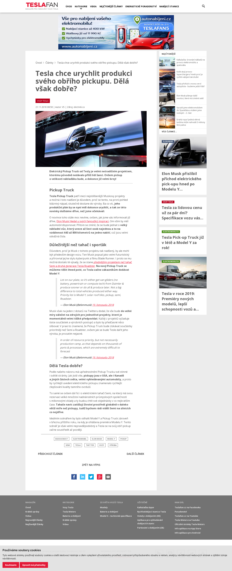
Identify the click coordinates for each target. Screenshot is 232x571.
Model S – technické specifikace (116, 515)
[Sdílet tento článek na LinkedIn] (82, 477)
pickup (123, 439)
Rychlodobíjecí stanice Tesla (151, 511)
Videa (93, 6)
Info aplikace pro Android (187, 532)
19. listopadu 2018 (103, 305)
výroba (113, 445)
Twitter (90, 445)
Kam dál (179, 502)
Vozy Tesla (68, 507)
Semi (68, 445)
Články (49, 62)
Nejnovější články (34, 520)
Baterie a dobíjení (72, 515)
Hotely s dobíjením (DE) (149, 515)
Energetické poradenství (141, 6)
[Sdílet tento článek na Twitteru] (91, 477)
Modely (104, 507)
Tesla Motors (69, 511)
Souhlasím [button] (11, 565)
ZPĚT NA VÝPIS (91, 465)
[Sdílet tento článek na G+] (99, 477)
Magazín (30, 502)
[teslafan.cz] (116, 32)
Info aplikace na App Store (188, 528)
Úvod (69, 6)
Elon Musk (97, 439)
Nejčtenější (169, 53)
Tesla (77, 445)
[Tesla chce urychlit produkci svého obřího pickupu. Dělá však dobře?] (91, 139)
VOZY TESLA (42, 100)
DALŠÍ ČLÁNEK (135, 454)
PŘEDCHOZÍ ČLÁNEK (50, 454)
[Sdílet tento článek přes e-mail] (108, 477)
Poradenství (181, 511)
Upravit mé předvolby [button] (33, 565)
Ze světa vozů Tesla (111, 502)
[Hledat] (203, 6)
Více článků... (169, 131)
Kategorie (81, 6)
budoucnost (61, 439)
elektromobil (79, 439)
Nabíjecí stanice (169, 6)
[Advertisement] (183, 364)
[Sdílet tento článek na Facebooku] (74, 477)
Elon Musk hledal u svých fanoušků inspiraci (83, 221)
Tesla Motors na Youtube (187, 520)
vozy (101, 445)
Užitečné (142, 502)
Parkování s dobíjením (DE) (150, 527)
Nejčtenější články (111, 6)
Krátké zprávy (32, 511)
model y (111, 439)
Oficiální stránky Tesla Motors (190, 524)
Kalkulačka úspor (145, 507)
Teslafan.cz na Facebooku (188, 507)
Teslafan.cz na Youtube (186, 515)
